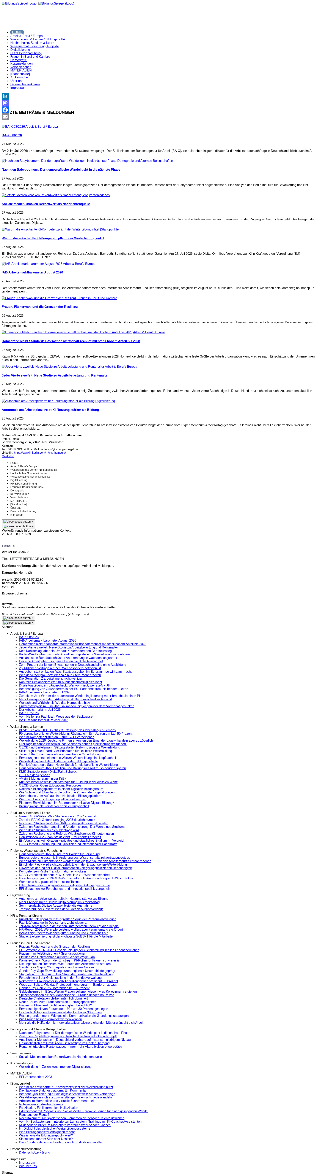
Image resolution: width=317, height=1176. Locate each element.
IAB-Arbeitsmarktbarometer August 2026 (32, 272)
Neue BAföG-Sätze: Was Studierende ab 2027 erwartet (57, 816)
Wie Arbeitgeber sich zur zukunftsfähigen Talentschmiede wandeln (65, 1097)
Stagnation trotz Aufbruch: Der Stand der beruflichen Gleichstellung (66, 974)
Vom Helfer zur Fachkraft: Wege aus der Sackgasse (56, 716)
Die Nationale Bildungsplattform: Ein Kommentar (53, 1090)
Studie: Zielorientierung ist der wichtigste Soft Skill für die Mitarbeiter (66, 936)
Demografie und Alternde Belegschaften (145, 160)
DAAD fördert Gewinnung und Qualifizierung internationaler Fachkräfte (68, 844)
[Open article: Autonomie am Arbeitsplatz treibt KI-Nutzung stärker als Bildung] (48, 401)
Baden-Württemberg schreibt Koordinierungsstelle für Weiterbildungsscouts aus (74, 654)
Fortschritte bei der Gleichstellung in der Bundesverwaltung (60, 977)
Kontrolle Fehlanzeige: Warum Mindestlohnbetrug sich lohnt (60, 682)
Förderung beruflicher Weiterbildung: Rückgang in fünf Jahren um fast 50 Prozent (75, 733)
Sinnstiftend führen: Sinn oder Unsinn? (46, 1139)
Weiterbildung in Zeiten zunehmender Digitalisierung (55, 1066)
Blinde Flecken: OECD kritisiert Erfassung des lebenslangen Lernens (67, 730)
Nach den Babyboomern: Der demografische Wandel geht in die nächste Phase (61, 169)
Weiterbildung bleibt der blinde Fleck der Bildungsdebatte (58, 761)
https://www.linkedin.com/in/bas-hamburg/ (40, 452)
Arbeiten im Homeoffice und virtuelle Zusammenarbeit (56, 1101)
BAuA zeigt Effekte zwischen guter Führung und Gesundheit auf (63, 933)
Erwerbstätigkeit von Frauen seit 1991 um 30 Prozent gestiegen (63, 1009)
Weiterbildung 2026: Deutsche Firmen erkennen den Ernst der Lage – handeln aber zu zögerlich (86, 740)
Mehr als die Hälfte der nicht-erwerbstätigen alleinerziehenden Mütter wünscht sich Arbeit (81, 1022)
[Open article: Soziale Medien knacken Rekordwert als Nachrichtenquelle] (45, 195)
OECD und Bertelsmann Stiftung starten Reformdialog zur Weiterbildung (69, 747)
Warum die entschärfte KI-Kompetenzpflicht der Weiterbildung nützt (53, 238)
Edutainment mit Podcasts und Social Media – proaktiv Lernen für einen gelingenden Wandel (83, 1111)
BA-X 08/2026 (12, 135)
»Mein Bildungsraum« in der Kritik (42, 778)
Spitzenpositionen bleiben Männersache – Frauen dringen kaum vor (66, 995)
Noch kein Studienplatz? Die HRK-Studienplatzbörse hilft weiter (63, 823)
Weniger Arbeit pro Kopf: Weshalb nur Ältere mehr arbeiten (60, 675)
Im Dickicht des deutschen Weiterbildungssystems (54, 1128)
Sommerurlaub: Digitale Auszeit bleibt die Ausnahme (55, 905)
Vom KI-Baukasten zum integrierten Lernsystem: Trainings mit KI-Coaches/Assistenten (80, 1121)
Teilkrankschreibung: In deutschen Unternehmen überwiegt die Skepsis (69, 926)
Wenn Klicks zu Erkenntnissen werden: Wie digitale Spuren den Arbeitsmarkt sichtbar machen (85, 861)
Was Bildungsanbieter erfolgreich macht (47, 1132)
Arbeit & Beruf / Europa (41, 126)
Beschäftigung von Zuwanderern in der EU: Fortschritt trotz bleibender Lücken (73, 689)
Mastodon (8, 456)
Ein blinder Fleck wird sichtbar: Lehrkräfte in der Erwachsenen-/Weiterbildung (73, 864)
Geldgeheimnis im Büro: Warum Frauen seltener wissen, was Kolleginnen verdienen (78, 991)
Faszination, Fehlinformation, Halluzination (48, 1107)
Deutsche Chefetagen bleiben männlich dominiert (53, 998)
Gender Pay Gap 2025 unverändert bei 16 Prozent (54, 988)
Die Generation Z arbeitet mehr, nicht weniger (50, 678)
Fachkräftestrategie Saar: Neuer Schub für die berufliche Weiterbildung (68, 764)
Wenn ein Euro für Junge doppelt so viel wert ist (52, 799)
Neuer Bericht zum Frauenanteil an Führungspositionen (57, 1002)
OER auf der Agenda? (34, 775)
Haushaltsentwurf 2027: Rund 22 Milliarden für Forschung (59, 854)
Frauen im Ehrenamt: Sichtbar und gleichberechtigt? (55, 1005)
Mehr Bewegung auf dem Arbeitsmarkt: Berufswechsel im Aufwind (65, 699)
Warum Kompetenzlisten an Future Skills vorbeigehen (56, 737)
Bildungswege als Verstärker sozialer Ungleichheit (54, 806)
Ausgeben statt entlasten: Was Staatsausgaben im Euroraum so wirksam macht (75, 671)
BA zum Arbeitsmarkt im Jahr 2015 (43, 720)
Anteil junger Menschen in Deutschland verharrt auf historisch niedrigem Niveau (75, 1039)
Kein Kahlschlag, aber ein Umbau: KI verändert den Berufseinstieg (65, 651)
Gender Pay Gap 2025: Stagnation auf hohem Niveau (56, 967)
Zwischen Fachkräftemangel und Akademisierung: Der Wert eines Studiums (72, 826)
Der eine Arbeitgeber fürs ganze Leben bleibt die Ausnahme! (61, 661)
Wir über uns (28, 1166)
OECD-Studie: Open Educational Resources (50, 785)
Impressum (27, 1162)
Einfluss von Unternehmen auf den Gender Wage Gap (57, 957)
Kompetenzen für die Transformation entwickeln (52, 871)
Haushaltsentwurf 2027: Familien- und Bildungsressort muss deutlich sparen (72, 768)
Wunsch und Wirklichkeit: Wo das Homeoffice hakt (54, 702)
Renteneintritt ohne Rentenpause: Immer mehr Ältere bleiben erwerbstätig (70, 1046)
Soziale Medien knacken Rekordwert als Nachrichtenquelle (46, 204)
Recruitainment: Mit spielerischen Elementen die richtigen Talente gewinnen (71, 1118)
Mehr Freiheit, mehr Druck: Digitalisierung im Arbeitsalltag (59, 902)
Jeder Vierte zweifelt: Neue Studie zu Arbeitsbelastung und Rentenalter (55, 375)
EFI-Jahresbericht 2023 (35, 1077)
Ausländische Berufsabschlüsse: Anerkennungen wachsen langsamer (68, 658)
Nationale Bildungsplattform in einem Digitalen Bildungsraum (61, 789)
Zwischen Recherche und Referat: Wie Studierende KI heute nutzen (66, 833)
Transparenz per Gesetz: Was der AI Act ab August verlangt (61, 909)
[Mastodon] (158, 103)
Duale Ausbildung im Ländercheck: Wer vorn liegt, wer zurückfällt (64, 685)
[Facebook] (158, 109)
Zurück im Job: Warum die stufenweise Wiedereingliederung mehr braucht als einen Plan (81, 696)
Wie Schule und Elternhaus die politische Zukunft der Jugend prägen (67, 792)
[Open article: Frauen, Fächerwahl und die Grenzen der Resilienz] (39, 298)
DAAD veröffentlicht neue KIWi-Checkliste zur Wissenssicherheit (64, 875)
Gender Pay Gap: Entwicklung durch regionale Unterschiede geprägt (67, 971)
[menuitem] (17, 32)
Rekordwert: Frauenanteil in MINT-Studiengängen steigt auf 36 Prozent (68, 981)
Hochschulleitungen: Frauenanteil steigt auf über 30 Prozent (60, 1012)
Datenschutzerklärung (34, 1152)
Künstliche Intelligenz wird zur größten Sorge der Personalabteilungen (67, 919)
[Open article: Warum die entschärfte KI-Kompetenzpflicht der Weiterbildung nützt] (50, 229)
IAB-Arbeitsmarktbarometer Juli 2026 (45, 692)
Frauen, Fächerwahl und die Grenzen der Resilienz (40, 306)
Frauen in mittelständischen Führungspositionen (52, 953)
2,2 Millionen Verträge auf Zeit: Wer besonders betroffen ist (60, 668)
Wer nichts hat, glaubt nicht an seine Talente (49, 882)
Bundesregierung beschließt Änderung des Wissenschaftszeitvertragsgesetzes (74, 857)
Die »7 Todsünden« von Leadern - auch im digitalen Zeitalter (61, 1142)
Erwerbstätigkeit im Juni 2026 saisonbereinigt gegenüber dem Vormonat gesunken (76, 706)
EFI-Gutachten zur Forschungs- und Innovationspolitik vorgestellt (64, 888)
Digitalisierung (105, 401)
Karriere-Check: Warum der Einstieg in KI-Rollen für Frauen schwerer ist (69, 960)
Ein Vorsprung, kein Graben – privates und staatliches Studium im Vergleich (72, 840)
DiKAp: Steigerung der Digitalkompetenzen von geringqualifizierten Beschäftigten (75, 868)
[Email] (158, 116)
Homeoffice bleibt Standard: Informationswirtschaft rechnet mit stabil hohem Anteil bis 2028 (71, 341)
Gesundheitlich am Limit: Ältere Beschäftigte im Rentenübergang (64, 1043)
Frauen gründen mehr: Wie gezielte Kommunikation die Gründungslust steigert (74, 1015)
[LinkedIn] (158, 96)
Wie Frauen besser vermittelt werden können (50, 1019)
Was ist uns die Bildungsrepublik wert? (46, 1135)
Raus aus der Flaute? (34, 1114)
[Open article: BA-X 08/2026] (13, 126)
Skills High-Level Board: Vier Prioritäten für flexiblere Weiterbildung (65, 751)
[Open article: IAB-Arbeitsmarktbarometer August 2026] (32, 263)
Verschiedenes (99, 195)
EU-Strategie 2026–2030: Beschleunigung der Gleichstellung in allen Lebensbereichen (79, 950)
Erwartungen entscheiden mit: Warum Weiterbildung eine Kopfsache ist (68, 758)
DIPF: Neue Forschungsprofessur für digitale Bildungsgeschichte (64, 885)
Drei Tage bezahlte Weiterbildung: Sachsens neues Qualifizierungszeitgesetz (73, 744)
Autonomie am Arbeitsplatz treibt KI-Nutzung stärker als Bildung (50, 410)
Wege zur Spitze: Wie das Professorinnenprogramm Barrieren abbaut (67, 984)
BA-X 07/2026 (29, 713)
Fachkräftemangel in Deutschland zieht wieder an (53, 922)
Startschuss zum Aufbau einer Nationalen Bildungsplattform (60, 796)
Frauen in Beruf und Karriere (97, 298)
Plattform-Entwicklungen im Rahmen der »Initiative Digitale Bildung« (66, 802)
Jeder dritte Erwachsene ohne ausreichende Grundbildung (59, 754)
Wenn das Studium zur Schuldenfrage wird (49, 830)
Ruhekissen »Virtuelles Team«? (41, 1104)
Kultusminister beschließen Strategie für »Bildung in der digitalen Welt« (68, 782)
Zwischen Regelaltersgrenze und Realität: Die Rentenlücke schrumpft (68, 1036)
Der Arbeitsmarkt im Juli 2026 (40, 709)
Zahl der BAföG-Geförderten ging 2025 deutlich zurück (57, 820)
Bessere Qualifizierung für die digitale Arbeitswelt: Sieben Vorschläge (67, 1094)
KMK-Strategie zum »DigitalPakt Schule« (48, 771)
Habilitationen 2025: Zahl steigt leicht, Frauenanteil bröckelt (60, 837)
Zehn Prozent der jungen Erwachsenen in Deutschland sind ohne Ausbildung (72, 664)
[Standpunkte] (109, 229)
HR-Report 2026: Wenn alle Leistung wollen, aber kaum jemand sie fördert (71, 929)
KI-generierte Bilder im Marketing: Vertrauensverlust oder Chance (65, 1125)
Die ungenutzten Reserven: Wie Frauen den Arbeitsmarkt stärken (65, 964)
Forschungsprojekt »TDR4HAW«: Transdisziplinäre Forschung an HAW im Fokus (76, 878)
